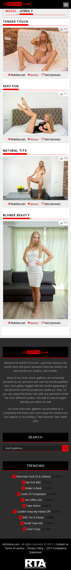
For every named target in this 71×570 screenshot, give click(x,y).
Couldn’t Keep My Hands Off (33, 511)
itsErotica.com (11, 544)
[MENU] (66, 4)
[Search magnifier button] (65, 448)
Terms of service (14, 548)
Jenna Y (35, 74)
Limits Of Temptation (33, 494)
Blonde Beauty (16, 215)
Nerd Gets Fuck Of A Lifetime (33, 476)
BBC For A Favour (33, 517)
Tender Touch (15, 21)
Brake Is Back (33, 488)
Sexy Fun (11, 86)
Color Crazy (33, 529)
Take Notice (33, 505)
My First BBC (33, 482)
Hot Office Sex (33, 500)
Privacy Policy (35, 548)
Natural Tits (15, 150)
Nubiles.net (18, 74)
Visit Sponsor (52, 74)
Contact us (62, 544)
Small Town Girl (33, 523)
